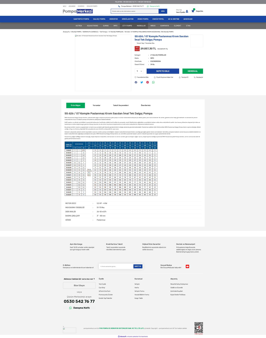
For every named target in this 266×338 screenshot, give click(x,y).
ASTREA (79, 26)
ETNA (188, 26)
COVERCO (81, 6)
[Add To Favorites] (141, 77)
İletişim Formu (139, 291)
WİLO (64, 6)
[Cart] (192, 11)
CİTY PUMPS (127, 26)
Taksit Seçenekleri (121, 105)
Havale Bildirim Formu (142, 295)
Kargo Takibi (139, 298)
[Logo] (78, 11)
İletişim (137, 284)
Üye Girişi (102, 288)
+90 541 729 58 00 (144, 2)
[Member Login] (187, 11)
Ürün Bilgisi (75, 105)
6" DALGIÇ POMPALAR (158, 55)
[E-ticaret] (133, 336)
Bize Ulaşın (79, 285)
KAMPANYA (164, 26)
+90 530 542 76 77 (129, 2)
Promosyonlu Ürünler (106, 295)
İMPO (115, 26)
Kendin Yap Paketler (105, 298)
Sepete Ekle (162, 71)
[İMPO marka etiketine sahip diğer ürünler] (197, 41)
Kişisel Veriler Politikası (178, 295)
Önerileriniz (146, 105)
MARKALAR (141, 26)
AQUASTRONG (92, 26)
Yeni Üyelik (180, 12)
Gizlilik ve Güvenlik (177, 288)
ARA (163, 11)
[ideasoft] (122, 336)
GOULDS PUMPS (92, 6)
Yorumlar (96, 105)
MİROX (153, 26)
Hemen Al (193, 71)
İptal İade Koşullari (177, 291)
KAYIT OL (138, 266)
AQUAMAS (72, 6)
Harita (137, 288)
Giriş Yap (179, 10)
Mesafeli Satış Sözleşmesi (179, 284)
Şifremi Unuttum (104, 291)
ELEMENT (177, 26)
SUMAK (106, 26)
